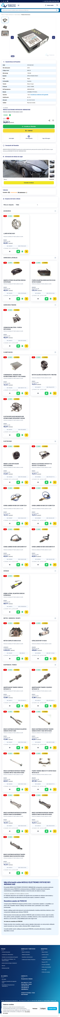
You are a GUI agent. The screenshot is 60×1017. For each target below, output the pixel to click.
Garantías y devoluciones (27, 957)
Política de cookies (46, 972)
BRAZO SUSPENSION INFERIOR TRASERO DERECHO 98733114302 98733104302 (42, 730)
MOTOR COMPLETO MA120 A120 (12, 640)
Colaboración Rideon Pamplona (28, 959)
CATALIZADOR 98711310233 (39, 640)
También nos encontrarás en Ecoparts (10, 957)
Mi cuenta (4, 979)
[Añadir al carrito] (26, 251)
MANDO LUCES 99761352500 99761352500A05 (11, 464)
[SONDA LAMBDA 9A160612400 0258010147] (16, 537)
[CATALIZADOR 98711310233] (44, 631)
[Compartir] (49, 120)
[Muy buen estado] (10, 115)
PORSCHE (51, 179)
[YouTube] (7, 1)
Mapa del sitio (45, 952)
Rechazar (35, 1008)
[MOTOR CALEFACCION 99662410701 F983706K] (44, 365)
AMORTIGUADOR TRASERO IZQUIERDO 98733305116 (42, 688)
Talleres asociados (26, 954)
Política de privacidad (46, 967)
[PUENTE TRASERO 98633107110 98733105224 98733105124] (44, 762)
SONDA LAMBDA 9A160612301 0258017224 (15, 505)
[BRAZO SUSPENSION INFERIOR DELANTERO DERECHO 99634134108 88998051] (16, 803)
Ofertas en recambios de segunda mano (9, 982)
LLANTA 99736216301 (9, 233)
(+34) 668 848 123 (25, 987)
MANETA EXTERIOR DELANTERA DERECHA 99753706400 (14, 281)
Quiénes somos (45, 954)
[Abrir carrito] (57, 5)
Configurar (43, 1008)
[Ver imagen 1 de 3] (5, 20)
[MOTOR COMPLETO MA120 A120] (16, 631)
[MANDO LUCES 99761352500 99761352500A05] (16, 454)
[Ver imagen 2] (52, 167)
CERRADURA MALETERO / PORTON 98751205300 (13, 328)
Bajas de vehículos (26, 952)
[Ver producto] (10, 251)
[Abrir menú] (18, 5)
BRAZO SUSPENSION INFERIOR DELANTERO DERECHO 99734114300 (15, 730)
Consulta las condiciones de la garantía (39, 94)
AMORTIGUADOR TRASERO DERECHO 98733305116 (13, 688)
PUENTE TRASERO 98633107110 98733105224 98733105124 (44, 771)
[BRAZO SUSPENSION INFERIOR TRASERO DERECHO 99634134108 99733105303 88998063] (44, 803)
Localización (44, 957)
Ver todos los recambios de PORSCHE (13, 921)
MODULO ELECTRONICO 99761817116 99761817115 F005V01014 (42, 464)
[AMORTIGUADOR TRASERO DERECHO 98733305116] (16, 678)
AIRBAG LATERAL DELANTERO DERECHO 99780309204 (14, 594)
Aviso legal (44, 969)
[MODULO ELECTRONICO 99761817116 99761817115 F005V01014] (44, 454)
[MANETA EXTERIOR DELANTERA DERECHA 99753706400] (16, 271)
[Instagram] (3, 1)
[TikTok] (5, 1)
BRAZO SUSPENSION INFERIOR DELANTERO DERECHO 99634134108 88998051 (15, 813)
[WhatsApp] (18, 251)
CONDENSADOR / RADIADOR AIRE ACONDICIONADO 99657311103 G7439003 (15, 375)
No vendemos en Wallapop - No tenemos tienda (8, 960)
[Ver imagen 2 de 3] (5, 27)
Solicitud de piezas (6, 952)
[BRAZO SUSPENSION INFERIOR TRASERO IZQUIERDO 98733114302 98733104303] (16, 762)
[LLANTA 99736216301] (16, 224)
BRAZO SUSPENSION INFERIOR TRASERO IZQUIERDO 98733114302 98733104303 (14, 771)
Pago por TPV (44, 962)
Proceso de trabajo (46, 964)
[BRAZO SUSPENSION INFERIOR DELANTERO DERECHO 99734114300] (16, 720)
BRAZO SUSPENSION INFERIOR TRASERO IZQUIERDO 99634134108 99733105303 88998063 (14, 855)
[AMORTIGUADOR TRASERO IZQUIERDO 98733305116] (44, 678)
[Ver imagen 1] (52, 162)
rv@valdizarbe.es (24, 989)
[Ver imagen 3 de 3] (5, 33)
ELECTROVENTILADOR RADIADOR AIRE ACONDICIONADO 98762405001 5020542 (14, 417)
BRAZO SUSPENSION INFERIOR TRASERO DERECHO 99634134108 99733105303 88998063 (42, 813)
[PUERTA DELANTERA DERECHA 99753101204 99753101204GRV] (44, 271)
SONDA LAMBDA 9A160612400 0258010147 (15, 546)
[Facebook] (1, 1)
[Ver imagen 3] (52, 171)
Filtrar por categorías (9, 204)
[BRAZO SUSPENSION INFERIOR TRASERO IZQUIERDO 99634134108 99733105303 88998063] (16, 845)
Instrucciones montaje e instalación (9, 963)
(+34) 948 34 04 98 (25, 985)
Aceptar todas (52, 1008)
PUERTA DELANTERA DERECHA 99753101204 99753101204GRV (43, 281)
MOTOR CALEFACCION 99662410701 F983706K (44, 374)
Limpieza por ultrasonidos (7, 954)
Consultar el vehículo (29, 182)
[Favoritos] (53, 120)
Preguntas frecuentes (46, 959)
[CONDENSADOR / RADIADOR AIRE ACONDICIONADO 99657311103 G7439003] (16, 365)
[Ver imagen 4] (52, 176)
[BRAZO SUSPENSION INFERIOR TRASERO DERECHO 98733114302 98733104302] (44, 720)
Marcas (3, 965)
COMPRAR (29, 130)
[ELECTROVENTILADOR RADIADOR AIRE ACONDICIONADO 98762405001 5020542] (16, 407)
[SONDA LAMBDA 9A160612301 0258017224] (16, 496)
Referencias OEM (5, 968)
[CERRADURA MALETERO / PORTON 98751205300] (16, 318)
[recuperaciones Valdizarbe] (8, 5)
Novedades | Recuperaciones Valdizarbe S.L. (8, 985)
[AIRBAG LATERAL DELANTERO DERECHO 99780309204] (16, 584)
